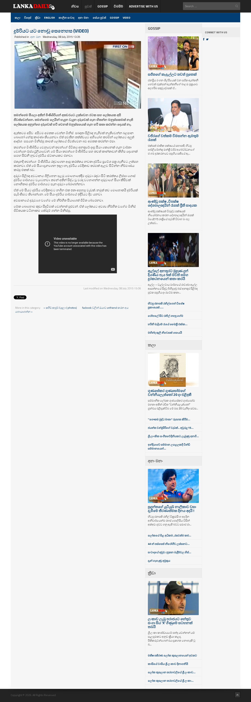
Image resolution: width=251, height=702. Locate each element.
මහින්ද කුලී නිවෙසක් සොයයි (165, 332)
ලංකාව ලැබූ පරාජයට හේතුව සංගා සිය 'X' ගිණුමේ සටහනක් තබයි (170, 622)
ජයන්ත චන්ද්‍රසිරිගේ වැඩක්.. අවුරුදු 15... (171, 428)
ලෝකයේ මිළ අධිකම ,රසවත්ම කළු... (169, 535)
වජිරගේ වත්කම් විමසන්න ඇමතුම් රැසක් (173, 137)
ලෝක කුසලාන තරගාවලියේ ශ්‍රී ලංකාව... (172, 672)
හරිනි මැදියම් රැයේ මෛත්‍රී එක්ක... (167, 324)
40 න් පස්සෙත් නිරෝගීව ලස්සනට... (169, 544)
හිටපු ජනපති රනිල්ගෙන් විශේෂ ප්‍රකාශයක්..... (166, 305)
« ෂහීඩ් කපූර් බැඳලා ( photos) (60, 308)
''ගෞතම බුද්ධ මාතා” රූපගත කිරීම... (169, 419)
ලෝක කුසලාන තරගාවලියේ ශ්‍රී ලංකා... (171, 681)
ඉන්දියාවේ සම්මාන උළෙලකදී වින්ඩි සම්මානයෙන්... (169, 446)
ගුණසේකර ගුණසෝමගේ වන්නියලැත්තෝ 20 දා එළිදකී (169, 392)
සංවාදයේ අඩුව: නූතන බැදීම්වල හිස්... (169, 552)
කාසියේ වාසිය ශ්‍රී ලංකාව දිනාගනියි (168, 664)
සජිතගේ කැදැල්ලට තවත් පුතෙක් (172, 74)
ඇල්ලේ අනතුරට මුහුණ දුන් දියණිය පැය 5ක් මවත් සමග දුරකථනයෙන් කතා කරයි (168, 274)
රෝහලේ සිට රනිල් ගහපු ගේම (165, 316)
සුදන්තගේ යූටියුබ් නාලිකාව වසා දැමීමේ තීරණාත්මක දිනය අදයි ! (172, 508)
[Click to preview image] (78, 74)
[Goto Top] (237, 694)
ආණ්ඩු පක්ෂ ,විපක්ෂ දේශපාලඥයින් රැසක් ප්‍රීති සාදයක (172, 203)
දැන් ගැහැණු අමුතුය (159, 561)
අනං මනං (35, 37)
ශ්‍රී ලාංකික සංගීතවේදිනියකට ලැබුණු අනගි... (173, 436)
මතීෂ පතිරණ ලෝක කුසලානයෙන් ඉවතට (172, 655)
